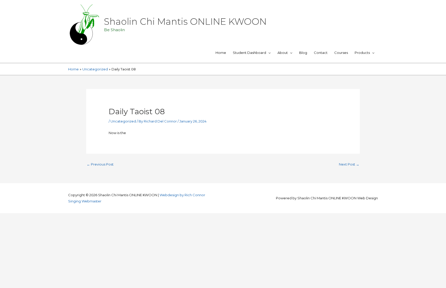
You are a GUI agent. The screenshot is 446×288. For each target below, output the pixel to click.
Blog (303, 53)
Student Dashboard (249, 53)
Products (362, 53)
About (282, 53)
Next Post (349, 164)
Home (221, 53)
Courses (341, 53)
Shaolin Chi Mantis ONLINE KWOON (185, 21)
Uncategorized (123, 121)
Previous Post (100, 164)
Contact (321, 53)
